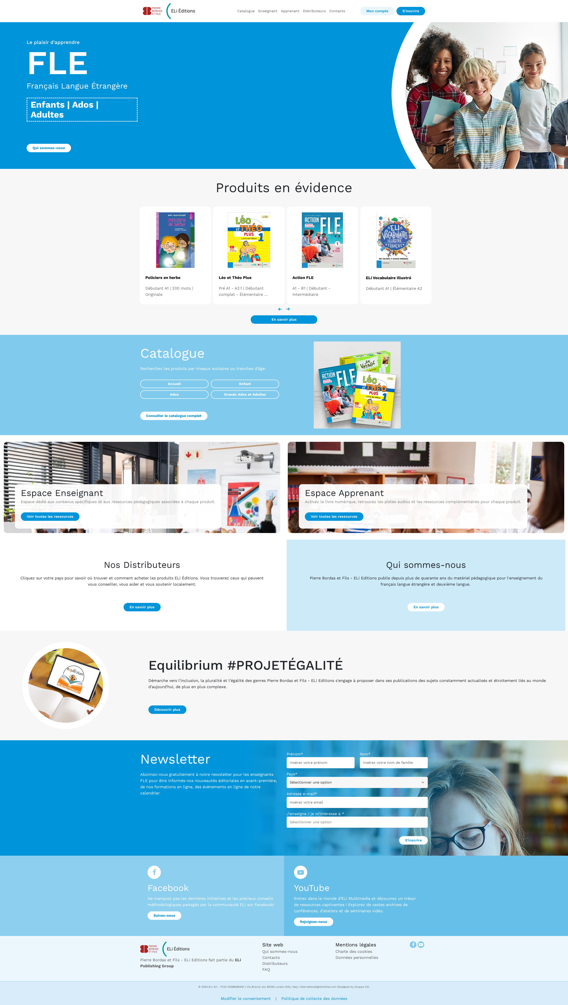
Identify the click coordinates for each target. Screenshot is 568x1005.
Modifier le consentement (246, 998)
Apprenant (290, 11)
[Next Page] (288, 309)
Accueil (174, 384)
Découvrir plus (167, 709)
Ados (174, 394)
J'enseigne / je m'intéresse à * (315, 814)
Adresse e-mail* (302, 794)
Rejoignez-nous (313, 922)
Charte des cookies (353, 951)
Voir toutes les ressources (50, 516)
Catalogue (246, 11)
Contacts (337, 11)
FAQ (266, 969)
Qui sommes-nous (49, 148)
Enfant (245, 384)
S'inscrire (410, 11)
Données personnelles (356, 957)
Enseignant (267, 11)
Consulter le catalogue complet (173, 416)
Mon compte (377, 11)
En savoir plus (284, 319)
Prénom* (295, 754)
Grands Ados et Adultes (245, 394)
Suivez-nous (164, 915)
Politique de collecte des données (314, 998)
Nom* (365, 754)
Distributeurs (314, 11)
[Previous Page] (280, 309)
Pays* (292, 774)
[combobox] (313, 822)
